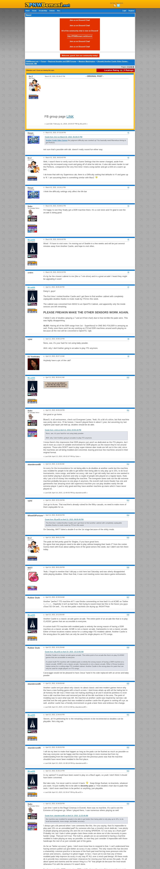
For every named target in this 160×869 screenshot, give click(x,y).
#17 (128, 597)
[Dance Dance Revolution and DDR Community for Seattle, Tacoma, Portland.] (48, 7)
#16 (128, 567)
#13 (128, 500)
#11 (128, 410)
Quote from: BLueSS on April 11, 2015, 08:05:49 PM (64, 519)
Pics (58, 11)
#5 (128, 239)
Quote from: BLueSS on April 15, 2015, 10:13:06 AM (64, 652)
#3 (128, 187)
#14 (128, 515)
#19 (128, 647)
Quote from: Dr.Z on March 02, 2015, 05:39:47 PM (63, 137)
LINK (70, 116)
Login (124, 11)
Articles (52, 11)
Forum (34, 11)
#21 (128, 714)
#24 (128, 803)
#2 (128, 157)
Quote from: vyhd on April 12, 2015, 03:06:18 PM (63, 430)
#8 (128, 339)
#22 (128, 747)
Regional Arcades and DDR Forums (62, 61)
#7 (128, 287)
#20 (128, 683)
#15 (128, 537)
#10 (128, 377)
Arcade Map (43, 11)
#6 (128, 272)
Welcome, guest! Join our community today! (80, 55)
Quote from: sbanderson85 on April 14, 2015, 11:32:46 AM (66, 816)
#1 (128, 132)
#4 (128, 206)
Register (131, 11)
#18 (128, 614)
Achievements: (33, 94)
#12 (128, 464)
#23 (128, 771)
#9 (128, 356)
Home (28, 11)
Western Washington (86, 61)
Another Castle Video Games (56, 140)
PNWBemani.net (32, 61)
